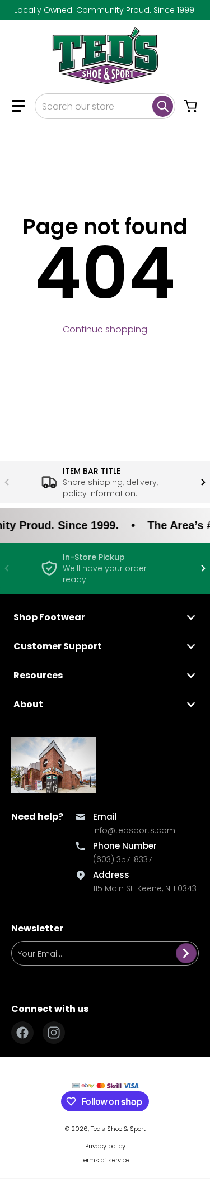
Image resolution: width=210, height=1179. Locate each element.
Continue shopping (105, 329)
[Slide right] (203, 482)
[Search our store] (162, 106)
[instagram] (54, 1032)
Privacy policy (105, 1146)
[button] (18, 106)
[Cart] (191, 106)
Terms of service (105, 1160)
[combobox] (105, 106)
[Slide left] (6, 482)
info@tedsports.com (134, 830)
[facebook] (22, 1032)
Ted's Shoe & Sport (118, 1128)
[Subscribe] (186, 953)
